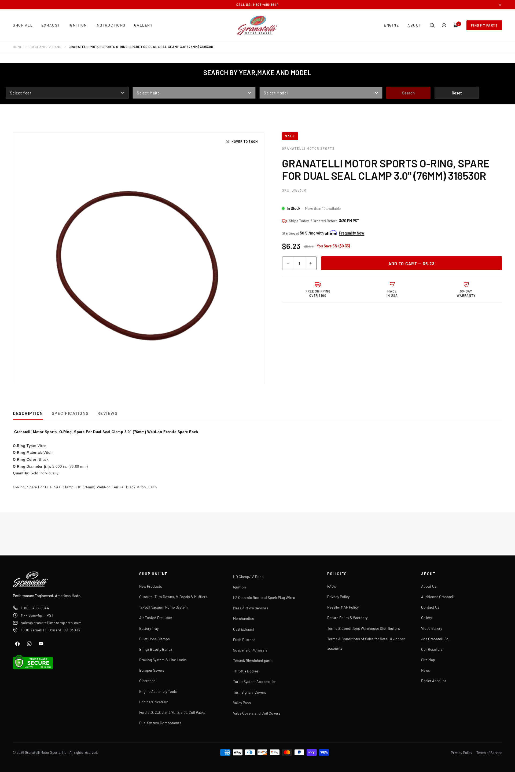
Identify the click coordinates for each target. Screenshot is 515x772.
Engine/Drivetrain (153, 702)
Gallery (426, 617)
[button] (432, 25)
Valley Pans (242, 702)
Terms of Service (489, 753)
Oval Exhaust (243, 629)
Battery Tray (149, 628)
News (425, 670)
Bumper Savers (151, 670)
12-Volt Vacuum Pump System (163, 607)
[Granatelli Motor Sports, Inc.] (257, 25)
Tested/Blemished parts (253, 660)
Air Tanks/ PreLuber (155, 617)
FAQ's (331, 586)
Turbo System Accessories (255, 681)
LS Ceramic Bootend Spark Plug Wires (264, 597)
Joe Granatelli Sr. (435, 638)
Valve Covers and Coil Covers (256, 713)
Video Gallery (431, 628)
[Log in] (444, 25)
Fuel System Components (160, 722)
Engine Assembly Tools (158, 691)
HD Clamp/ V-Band (45, 46)
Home (17, 46)
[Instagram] (29, 643)
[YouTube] (41, 643)
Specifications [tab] (70, 413)
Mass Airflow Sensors (250, 608)
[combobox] (67, 93)
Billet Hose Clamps (154, 638)
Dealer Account (433, 680)
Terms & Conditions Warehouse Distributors (363, 628)
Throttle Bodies (246, 671)
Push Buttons (244, 639)
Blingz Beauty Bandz (155, 649)
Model (266, 83)
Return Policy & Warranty (347, 617)
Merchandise (243, 618)
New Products (150, 586)
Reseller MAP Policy (343, 607)
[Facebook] (17, 643)
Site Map (428, 659)
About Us (428, 586)
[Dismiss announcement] (500, 5)
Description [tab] (28, 413)
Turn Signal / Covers (249, 692)
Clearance (147, 680)
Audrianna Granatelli (438, 596)
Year (11, 83)
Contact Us (430, 607)
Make (138, 83)
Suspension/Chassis (250, 650)
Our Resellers (432, 649)
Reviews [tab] (107, 413)
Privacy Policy (338, 596)
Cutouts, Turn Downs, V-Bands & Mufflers (173, 596)
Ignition (239, 587)
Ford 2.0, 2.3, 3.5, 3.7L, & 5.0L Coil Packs (172, 712)
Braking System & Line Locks (163, 659)
